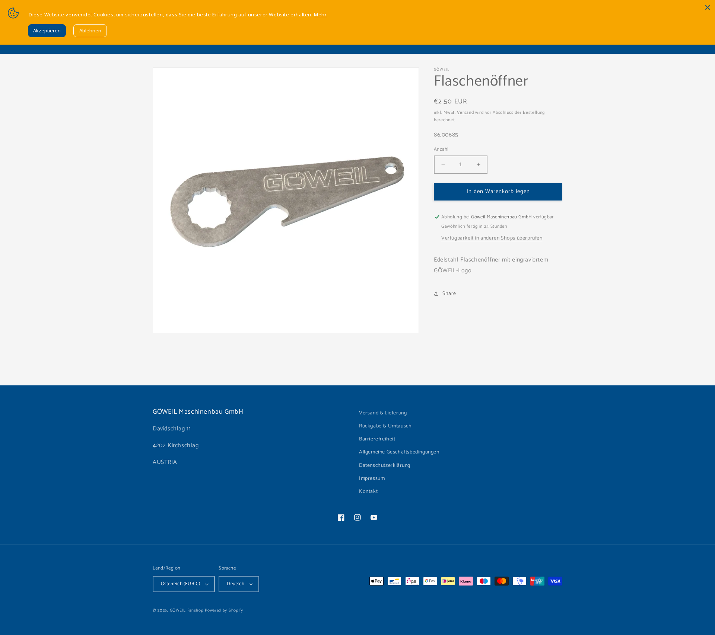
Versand (465, 112)
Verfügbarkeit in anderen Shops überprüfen (492, 238)
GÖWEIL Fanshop (187, 610)
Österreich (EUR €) (180, 584)
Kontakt (368, 491)
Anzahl (441, 149)
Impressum (372, 478)
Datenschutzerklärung (384, 465)
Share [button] (449, 293)
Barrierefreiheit (377, 439)
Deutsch (235, 584)
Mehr (320, 14)
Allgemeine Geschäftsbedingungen (399, 452)
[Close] (707, 7)
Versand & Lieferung (383, 413)
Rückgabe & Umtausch (385, 426)
